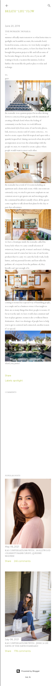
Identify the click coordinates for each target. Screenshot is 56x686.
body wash (39, 256)
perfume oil (9, 264)
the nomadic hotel (38, 41)
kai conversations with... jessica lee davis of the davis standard (26, 644)
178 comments (22, 651)
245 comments (22, 561)
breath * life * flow (19, 11)
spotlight (18, 380)
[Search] (49, 5)
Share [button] (8, 375)
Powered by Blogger (30, 671)
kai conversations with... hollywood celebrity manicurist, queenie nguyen (27, 553)
